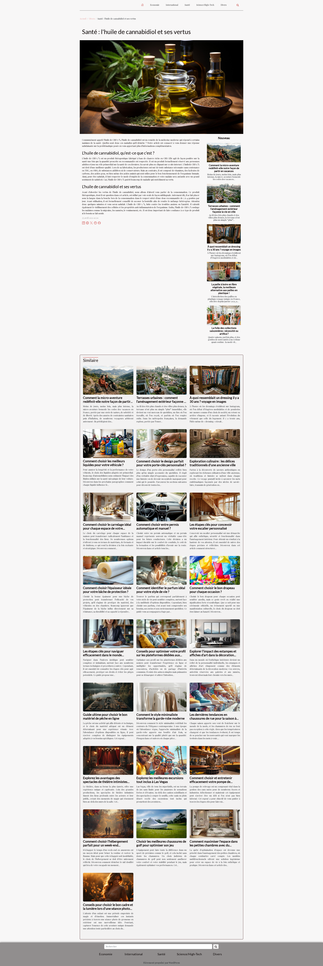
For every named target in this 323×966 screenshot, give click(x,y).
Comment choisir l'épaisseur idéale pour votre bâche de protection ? (107, 590)
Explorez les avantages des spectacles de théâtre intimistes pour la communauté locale (105, 781)
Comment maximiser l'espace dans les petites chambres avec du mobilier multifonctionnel (214, 845)
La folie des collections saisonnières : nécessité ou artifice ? (224, 330)
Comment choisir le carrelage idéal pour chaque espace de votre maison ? (107, 528)
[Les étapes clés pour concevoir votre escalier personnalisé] (215, 506)
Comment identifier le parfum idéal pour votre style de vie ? (160, 590)
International (172, 5)
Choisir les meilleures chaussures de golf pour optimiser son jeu (161, 843)
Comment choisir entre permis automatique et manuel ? (157, 526)
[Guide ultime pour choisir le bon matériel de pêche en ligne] (108, 696)
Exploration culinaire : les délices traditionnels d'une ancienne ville (213, 463)
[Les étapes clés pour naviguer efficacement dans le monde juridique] (108, 633)
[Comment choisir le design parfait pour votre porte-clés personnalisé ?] (161, 443)
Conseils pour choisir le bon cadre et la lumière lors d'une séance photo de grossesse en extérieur (108, 908)
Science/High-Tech (205, 5)
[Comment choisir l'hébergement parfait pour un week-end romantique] (108, 823)
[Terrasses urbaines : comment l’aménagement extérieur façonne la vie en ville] (224, 193)
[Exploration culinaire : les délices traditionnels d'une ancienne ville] (215, 443)
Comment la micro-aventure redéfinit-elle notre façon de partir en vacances (224, 168)
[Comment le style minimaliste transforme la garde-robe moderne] (161, 696)
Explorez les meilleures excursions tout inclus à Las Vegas (159, 780)
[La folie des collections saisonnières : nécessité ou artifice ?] (224, 315)
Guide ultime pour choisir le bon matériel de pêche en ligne (105, 716)
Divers (223, 5)
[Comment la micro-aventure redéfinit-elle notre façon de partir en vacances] (224, 152)
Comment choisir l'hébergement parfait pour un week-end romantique (105, 845)
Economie (154, 5)
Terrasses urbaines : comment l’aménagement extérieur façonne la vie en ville (224, 208)
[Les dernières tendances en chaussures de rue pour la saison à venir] (215, 696)
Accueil (83, 18)
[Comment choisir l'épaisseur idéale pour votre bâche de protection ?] (108, 570)
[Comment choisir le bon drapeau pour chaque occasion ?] (215, 570)
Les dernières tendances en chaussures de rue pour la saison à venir (213, 718)
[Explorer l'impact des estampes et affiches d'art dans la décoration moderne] (215, 633)
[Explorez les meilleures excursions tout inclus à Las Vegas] (161, 760)
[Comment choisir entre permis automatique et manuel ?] (161, 506)
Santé (187, 5)
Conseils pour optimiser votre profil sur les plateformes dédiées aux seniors (161, 655)
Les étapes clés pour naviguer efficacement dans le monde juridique (103, 655)
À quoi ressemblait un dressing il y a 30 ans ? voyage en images (224, 248)
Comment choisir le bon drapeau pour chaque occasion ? (212, 590)
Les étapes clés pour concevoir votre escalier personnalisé (211, 526)
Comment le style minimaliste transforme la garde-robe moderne (160, 716)
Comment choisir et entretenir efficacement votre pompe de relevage (211, 781)
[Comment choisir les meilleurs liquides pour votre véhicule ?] (108, 443)
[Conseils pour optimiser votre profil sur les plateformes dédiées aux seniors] (161, 633)
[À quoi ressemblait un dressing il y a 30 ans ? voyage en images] (224, 234)
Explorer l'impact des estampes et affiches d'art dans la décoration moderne (213, 655)
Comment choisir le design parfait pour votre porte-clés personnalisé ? (161, 463)
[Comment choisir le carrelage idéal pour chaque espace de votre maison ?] (108, 506)
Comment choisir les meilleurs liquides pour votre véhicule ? (104, 463)
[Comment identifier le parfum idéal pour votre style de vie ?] (161, 570)
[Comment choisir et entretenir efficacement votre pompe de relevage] (215, 760)
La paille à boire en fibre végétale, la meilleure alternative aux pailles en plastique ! (224, 288)
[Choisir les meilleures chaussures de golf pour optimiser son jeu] (161, 823)
